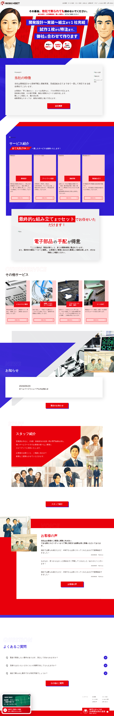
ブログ (95, 3)
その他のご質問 (57, 683)
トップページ (85, 696)
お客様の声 (90, 3)
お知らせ (85, 3)
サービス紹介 (71, 3)
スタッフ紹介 (78, 3)
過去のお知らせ (57, 406)
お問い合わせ (110, 3)
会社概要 (65, 3)
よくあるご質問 (102, 3)
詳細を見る (20, 198)
